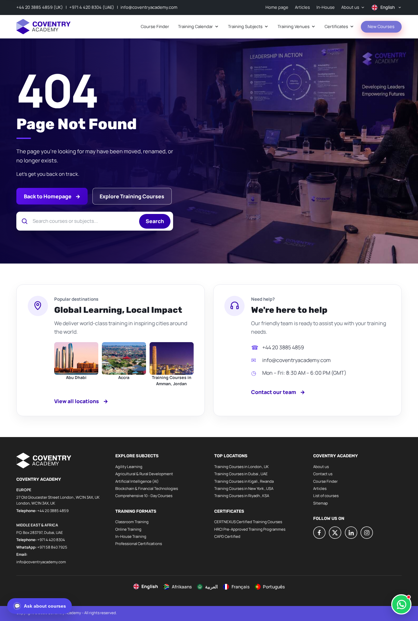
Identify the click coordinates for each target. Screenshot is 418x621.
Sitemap (320, 503)
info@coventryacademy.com (149, 7)
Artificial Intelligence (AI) (137, 481)
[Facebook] (319, 532)
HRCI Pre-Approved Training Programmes (249, 529)
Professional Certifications (138, 543)
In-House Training (130, 536)
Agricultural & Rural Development (144, 473)
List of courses (326, 495)
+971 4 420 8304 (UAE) (91, 7)
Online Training (128, 529)
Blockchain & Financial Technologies (146, 488)
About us (321, 466)
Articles (320, 488)
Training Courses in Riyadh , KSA (241, 495)
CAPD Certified (227, 536)
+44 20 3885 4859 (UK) (39, 7)
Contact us (322, 473)
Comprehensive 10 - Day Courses (143, 495)
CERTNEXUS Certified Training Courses (248, 521)
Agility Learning (128, 466)
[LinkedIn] (351, 532)
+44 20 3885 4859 (283, 347)
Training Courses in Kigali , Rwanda (244, 481)
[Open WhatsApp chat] (401, 604)
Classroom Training (132, 521)
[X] (335, 532)
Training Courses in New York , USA (243, 488)
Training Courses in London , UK (241, 466)
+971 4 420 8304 (51, 539)
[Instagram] (367, 532)
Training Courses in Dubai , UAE (241, 473)
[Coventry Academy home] (43, 26)
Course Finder (325, 481)
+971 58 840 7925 (52, 547)
